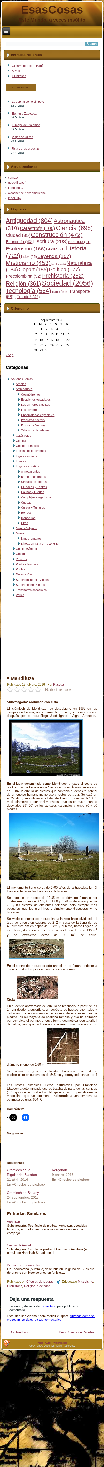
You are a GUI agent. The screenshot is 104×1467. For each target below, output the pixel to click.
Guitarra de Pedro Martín (28, 66)
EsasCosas (52, 9)
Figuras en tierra (26, 456)
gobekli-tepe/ (16, 182)
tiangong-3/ (15, 188)
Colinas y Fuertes (32, 492)
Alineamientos (30, 471)
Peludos (21, 559)
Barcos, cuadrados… (35, 477)
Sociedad (67, 283)
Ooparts (21, 554)
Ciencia (74, 228)
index (29, 257)
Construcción (56, 235)
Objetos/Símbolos (27, 549)
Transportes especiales (31, 590)
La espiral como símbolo (28, 101)
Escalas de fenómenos (31, 451)
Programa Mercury (33, 425)
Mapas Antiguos (26, 528)
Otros (24, 523)
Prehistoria (63, 276)
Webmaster (60, 1342)
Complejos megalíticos (36, 497)
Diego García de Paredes (76, 1332)
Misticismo (28, 263)
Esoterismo (25, 249)
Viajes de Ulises (22, 137)
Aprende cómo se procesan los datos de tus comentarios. (51, 1317)
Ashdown (13, 1222)
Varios (20, 595)
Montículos (28, 518)
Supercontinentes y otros (32, 580)
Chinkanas (19, 76)
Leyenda (54, 256)
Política (64, 269)
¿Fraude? (27, 297)
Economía (19, 242)
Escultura (79, 242)
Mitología (58, 264)
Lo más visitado (21, 87)
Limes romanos (31, 538)
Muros (20, 533)
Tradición (60, 292)
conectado (49, 1306)
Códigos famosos (27, 446)
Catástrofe (37, 228)
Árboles (21, 384)
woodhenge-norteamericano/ (27, 193)
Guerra (55, 249)
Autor (48, 1342)
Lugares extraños (27, 466)
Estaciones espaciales (36, 399)
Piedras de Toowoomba (23, 1265)
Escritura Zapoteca (24, 113)
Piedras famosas (27, 564)
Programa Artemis (33, 420)
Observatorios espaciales (37, 415)
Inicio (40, 1342)
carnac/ (13, 177)
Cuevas (26, 502)
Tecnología (28, 290)
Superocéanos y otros (30, 585)
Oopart (33, 269)
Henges (26, 512)
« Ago (9, 355)
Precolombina (23, 276)
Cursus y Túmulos (33, 507)
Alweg (16, 71)
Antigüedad (29, 220)
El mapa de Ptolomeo (26, 125)
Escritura (50, 241)
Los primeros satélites (35, 404)
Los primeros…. (31, 409)
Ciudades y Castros (34, 487)
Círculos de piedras (34, 482)
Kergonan (59, 1170)
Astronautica (24, 389)
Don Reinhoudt (20, 1332)
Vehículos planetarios (35, 430)
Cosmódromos (30, 394)
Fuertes (21, 461)
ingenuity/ (14, 198)
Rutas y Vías (24, 574)
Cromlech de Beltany (23, 1193)
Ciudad (18, 235)
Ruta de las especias (25, 148)
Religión (23, 283)
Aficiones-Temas (22, 379)
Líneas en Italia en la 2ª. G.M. (40, 543)
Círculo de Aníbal (19, 1245)
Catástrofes (23, 435)
